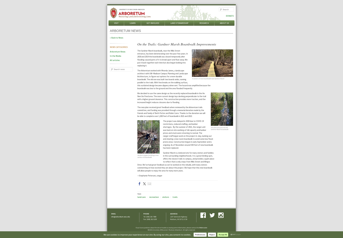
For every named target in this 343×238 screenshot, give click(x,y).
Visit (116, 23)
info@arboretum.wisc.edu (120, 217)
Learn (132, 23)
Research (204, 23)
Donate (230, 15)
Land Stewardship (179, 23)
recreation (154, 197)
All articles (115, 60)
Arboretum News (117, 51)
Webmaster (203, 228)
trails (175, 197)
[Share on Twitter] (144, 184)
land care (141, 197)
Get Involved (153, 23)
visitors (165, 197)
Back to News (117, 37)
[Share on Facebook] (139, 184)
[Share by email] (149, 184)
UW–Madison (132, 9)
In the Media (115, 56)
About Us (224, 23)
